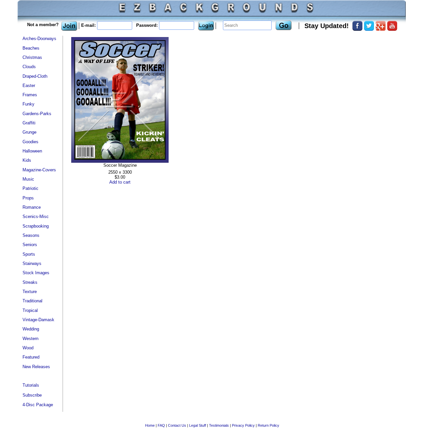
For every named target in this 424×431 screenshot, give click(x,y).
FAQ (161, 425)
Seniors (30, 244)
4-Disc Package (38, 404)
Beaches (31, 48)
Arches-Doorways (39, 38)
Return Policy (268, 425)
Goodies (30, 141)
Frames (30, 94)
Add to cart (120, 182)
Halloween (32, 151)
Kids (27, 160)
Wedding (31, 328)
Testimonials (219, 425)
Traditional (32, 300)
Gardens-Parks (37, 113)
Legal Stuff (197, 425)
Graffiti (29, 122)
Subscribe (32, 395)
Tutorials (31, 385)
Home (150, 425)
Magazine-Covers (39, 169)
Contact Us (177, 425)
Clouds (29, 66)
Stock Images (36, 272)
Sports (29, 254)
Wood (28, 347)
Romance (32, 207)
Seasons (31, 235)
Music (28, 179)
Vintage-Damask (38, 319)
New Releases (36, 366)
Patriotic (30, 188)
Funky (28, 104)
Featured (31, 357)
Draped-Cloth (35, 76)
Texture (30, 291)
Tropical (30, 310)
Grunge (29, 132)
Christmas (32, 57)
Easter (29, 85)
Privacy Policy (243, 425)
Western (30, 338)
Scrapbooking (36, 226)
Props (28, 197)
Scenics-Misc (36, 216)
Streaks (30, 282)
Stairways (32, 263)
